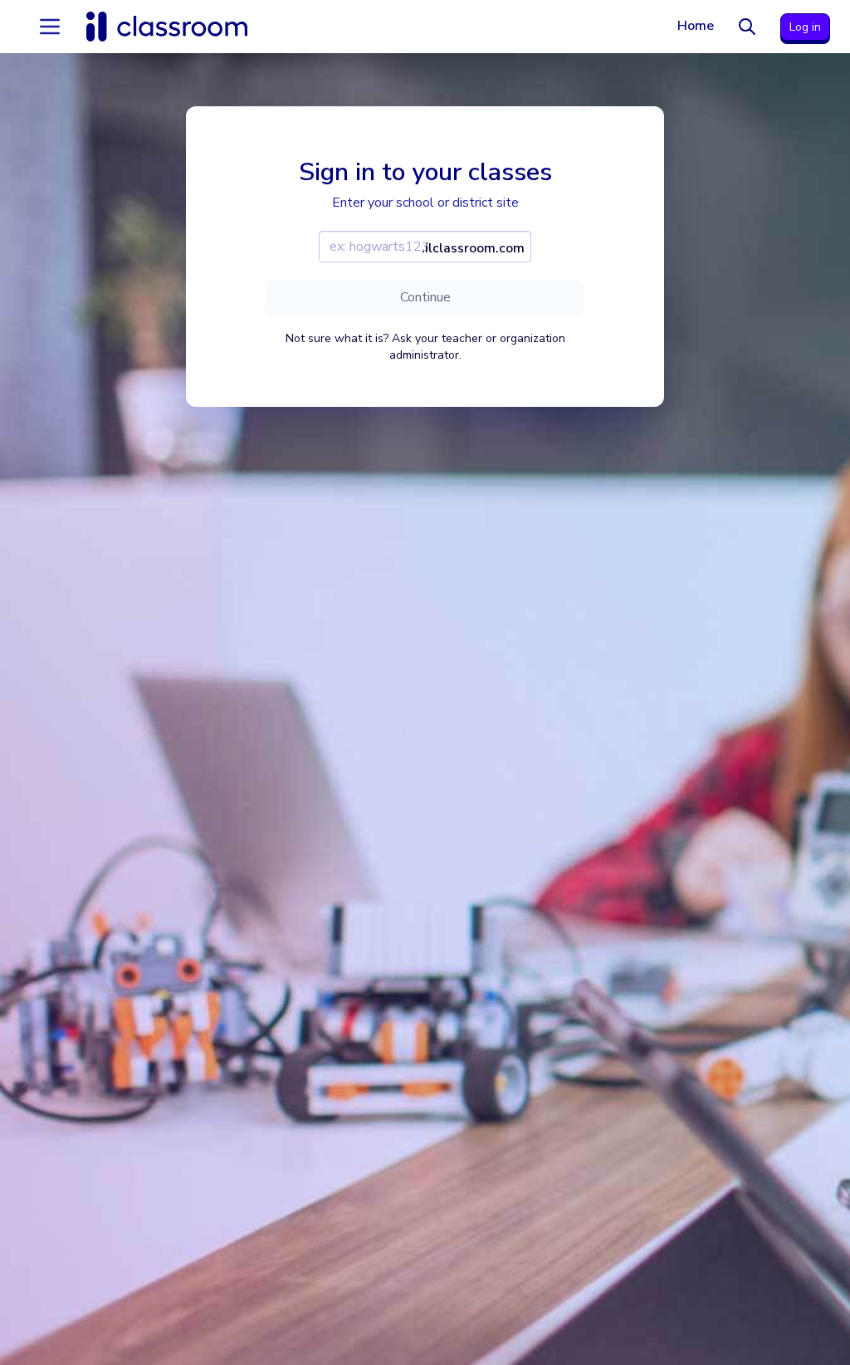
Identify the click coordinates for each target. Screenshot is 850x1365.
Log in (805, 27)
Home (695, 26)
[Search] (747, 26)
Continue (425, 297)
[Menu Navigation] (50, 26)
